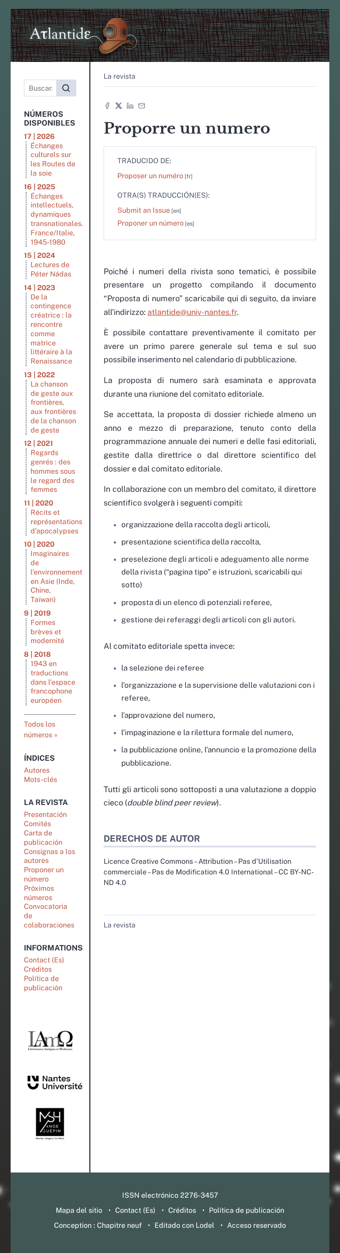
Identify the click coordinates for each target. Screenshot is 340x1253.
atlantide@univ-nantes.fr (192, 312)
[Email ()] (141, 105)
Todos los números (39, 729)
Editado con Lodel (184, 1225)
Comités (37, 824)
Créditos (38, 969)
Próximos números (39, 893)
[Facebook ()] (107, 105)
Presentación (45, 814)
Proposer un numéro (150, 176)
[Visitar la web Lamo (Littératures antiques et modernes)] (50, 1041)
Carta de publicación (43, 838)
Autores (37, 770)
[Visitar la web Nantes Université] (50, 1082)
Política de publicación (43, 983)
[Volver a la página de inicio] (170, 35)
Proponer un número (44, 874)
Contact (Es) (44, 960)
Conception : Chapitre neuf (98, 1225)
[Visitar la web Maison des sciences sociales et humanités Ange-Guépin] (50, 1124)
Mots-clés (40, 779)
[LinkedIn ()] (130, 105)
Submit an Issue (143, 210)
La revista (119, 76)
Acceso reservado (256, 1225)
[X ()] (118, 105)
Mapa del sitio (79, 1210)
